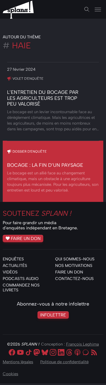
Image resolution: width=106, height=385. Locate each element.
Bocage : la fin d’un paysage (45, 165)
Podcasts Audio (21, 278)
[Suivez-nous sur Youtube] (20, 353)
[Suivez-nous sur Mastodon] (36, 353)
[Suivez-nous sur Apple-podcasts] (77, 353)
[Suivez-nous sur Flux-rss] (94, 353)
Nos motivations (73, 265)
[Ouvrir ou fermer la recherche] (87, 9)
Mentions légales (18, 361)
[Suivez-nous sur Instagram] (53, 353)
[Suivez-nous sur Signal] (85, 353)
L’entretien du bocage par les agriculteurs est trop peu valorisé (42, 98)
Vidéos (10, 272)
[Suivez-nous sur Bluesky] (45, 353)
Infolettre (53, 315)
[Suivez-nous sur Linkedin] (61, 353)
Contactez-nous (74, 278)
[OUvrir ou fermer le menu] (97, 9)
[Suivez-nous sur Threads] (69, 353)
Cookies (10, 373)
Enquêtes (13, 259)
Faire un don (25, 238)
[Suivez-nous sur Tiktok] (28, 353)
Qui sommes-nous (75, 259)
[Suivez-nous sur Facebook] (12, 353)
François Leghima (82, 344)
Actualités (15, 265)
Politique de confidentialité (64, 361)
